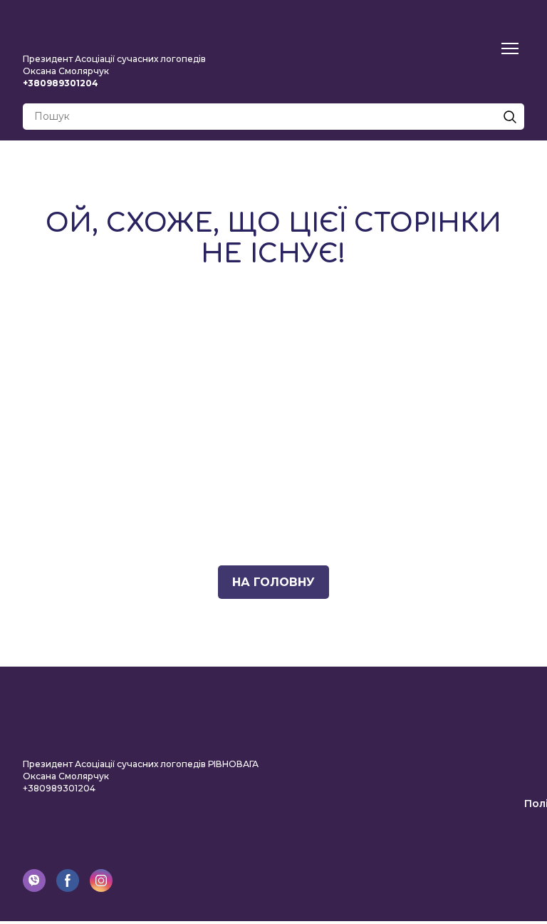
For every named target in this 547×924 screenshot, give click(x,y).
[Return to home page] (115, 28)
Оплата (504, 743)
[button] (510, 116)
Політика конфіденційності (448, 803)
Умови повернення (471, 763)
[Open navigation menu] (510, 48)
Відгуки (502, 723)
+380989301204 (59, 793)
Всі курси (498, 703)
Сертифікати (488, 823)
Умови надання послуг (461, 783)
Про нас (502, 683)
